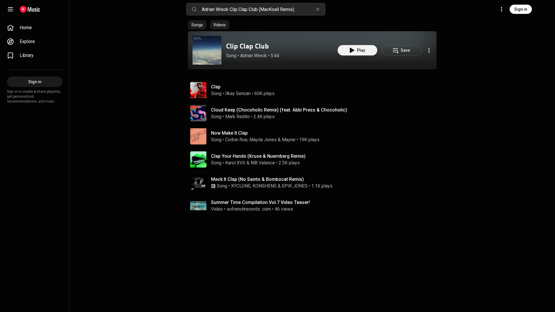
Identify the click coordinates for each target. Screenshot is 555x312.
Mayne (288, 139)
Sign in (520, 9)
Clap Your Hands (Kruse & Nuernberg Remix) (258, 156)
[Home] (30, 9)
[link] (34, 28)
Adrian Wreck (253, 55)
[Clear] (317, 9)
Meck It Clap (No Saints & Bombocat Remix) (257, 179)
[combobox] (263, 9)
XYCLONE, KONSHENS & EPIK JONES (269, 186)
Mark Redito (237, 116)
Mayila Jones (263, 139)
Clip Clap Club (247, 46)
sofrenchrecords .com (249, 209)
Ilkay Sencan (238, 93)
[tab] (197, 24)
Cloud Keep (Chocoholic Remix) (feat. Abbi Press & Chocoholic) (279, 110)
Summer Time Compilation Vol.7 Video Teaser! (260, 202)
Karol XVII (235, 163)
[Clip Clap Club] (207, 50)
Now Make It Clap (229, 133)
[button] (207, 50)
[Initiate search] (194, 9)
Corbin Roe (236, 139)
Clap (216, 87)
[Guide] (10, 9)
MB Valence (263, 163)
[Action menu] (429, 50)
